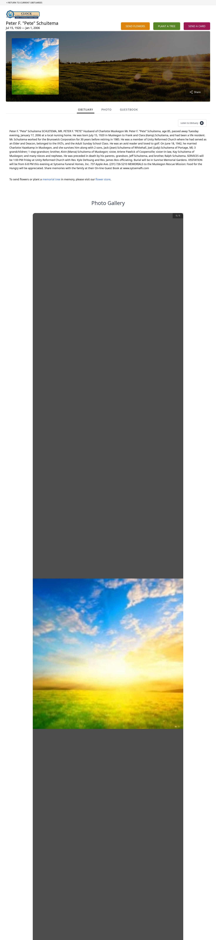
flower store (103, 179)
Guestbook (129, 109)
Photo (106, 109)
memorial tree (51, 179)
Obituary (85, 109)
